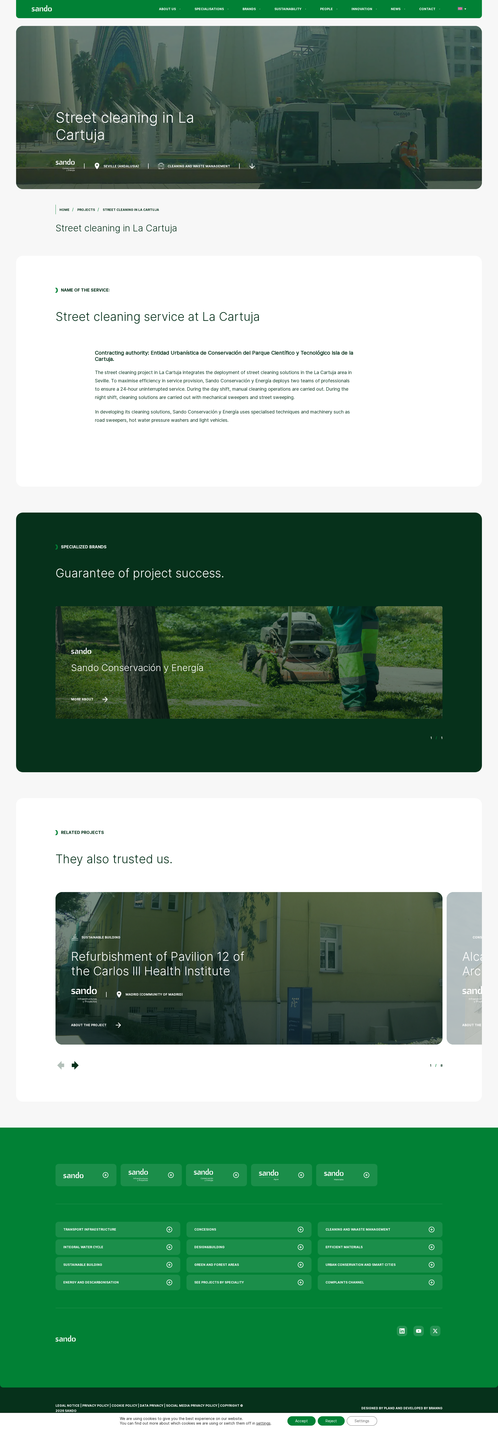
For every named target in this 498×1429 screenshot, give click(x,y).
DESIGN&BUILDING (209, 1247)
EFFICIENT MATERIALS (344, 1247)
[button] (75, 1065)
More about (82, 699)
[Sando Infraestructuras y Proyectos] (151, 1175)
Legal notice (68, 1405)
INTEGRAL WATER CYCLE (83, 1247)
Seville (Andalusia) (121, 166)
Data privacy (151, 1405)
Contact (427, 9)
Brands (249, 9)
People (326, 9)
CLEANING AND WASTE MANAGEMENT (199, 166)
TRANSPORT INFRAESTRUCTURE (89, 1229)
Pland (389, 1408)
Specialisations (209, 9)
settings (263, 1423)
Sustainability (287, 9)
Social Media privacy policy (191, 1405)
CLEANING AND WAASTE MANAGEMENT (358, 1229)
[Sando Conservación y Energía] (216, 1175)
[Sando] (51, 9)
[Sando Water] (281, 1175)
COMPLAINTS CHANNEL (345, 1282)
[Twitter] (435, 1331)
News (395, 9)
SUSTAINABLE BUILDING (82, 1265)
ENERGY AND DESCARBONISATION (91, 1282)
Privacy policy (95, 1405)
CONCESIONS (205, 1229)
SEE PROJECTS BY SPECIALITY (219, 1282)
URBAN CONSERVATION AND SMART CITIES (361, 1265)
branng (435, 1408)
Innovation (361, 9)
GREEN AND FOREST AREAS (216, 1265)
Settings (362, 1421)
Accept (301, 1421)
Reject (331, 1421)
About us (167, 9)
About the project (89, 1025)
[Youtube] (418, 1331)
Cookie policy (124, 1405)
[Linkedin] (402, 1331)
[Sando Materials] (346, 1175)
